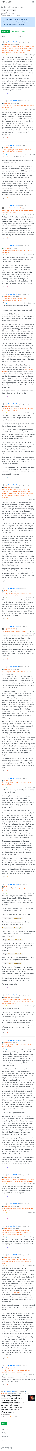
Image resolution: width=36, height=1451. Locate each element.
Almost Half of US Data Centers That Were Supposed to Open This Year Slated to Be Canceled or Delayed (18, 1180)
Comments (15, 32)
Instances (4, 1437)
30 (4, 1417)
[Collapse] (3, 42)
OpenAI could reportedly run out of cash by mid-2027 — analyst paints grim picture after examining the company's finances (17, 1001)
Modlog (4, 1433)
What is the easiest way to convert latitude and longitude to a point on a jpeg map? (16, 1371)
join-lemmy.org (6, 1448)
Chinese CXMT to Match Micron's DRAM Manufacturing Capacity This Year (14, 299)
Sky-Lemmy (6, 2)
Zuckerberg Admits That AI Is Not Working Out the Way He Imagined (17, 783)
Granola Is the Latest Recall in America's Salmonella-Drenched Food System (17, 211)
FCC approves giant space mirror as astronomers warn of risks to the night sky (16, 594)
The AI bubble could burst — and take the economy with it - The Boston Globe (17, 409)
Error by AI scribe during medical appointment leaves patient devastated (18, 106)
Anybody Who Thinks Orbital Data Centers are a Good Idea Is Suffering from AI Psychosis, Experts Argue (17, 1261)
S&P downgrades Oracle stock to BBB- (13, 671)
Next (4, 1423)
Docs (3, 1440)
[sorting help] (20, 37)
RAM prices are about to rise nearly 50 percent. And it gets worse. (17, 1209)
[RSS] (22, 37)
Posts (23, 32)
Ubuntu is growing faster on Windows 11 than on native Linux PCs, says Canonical (16, 150)
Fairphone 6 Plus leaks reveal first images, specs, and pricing (17, 251)
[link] (6, 54)
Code (3, 1444)
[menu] (33, 1)
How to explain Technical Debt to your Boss (15, 631)
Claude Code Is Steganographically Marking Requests (15, 890)
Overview (5, 32)
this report (18, 1292)
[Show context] (3, 54)
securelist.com (5, 1414)
